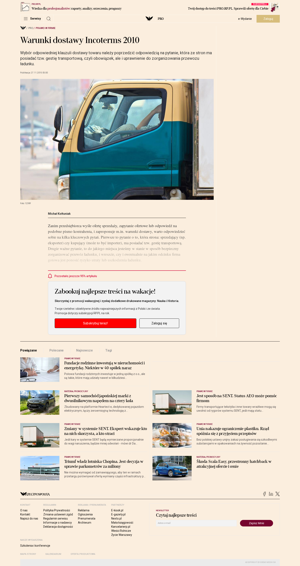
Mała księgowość (122, 522)
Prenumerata (86, 518)
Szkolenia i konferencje (35, 545)
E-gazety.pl (118, 514)
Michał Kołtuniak (59, 213)
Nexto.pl (116, 518)
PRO (161, 19)
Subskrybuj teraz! (95, 323)
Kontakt (25, 514)
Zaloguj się (159, 323)
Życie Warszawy (121, 534)
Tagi (108, 350)
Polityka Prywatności (56, 510)
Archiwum (84, 522)
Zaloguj (268, 18)
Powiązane (28, 350)
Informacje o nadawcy (57, 522)
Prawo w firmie (46, 28)
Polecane (56, 350)
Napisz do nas (29, 518)
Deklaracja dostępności (58, 526)
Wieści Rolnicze (121, 530)
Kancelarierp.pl (120, 526)
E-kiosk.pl (117, 510)
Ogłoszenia (85, 514)
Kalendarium (53, 554)
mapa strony (28, 554)
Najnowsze (84, 350)
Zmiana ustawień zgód (58, 514)
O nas (24, 510)
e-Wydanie (245, 18)
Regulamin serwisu (55, 518)
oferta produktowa (83, 554)
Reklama (83, 510)
